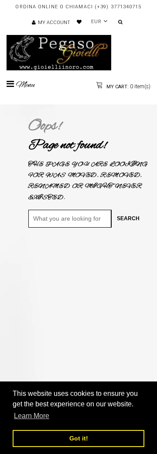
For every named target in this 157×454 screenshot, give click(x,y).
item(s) (127, 86)
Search (128, 218)
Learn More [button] (31, 415)
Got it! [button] (78, 438)
